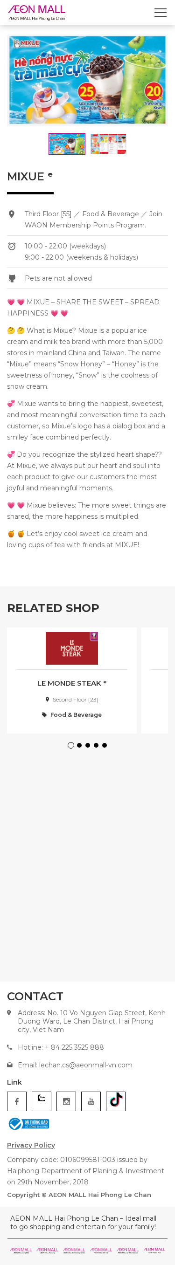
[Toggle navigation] (161, 13)
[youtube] (91, 1101)
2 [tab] (80, 746)
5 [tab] (106, 746)
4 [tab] (97, 746)
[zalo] (41, 1101)
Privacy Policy (31, 1145)
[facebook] (17, 1101)
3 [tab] (89, 746)
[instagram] (66, 1101)
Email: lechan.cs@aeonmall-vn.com (75, 1065)
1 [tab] (72, 746)
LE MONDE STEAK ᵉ (72, 683)
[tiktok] (116, 1101)
